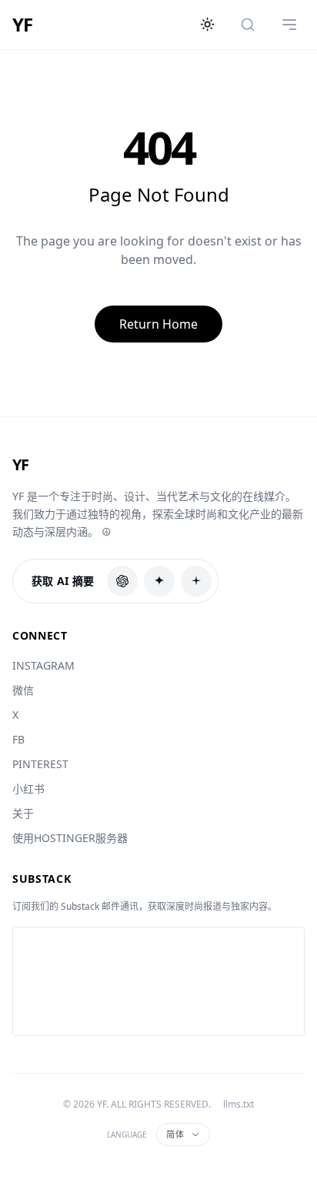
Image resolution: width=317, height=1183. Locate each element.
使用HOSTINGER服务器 (70, 837)
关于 (23, 813)
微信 (23, 690)
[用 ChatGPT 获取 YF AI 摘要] (122, 581)
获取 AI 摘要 (63, 580)
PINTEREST (40, 764)
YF (22, 24)
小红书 (28, 788)
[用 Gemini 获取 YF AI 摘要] (196, 581)
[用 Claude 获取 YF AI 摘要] (159, 581)
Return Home (158, 324)
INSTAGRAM (43, 665)
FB (18, 739)
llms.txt (238, 1104)
